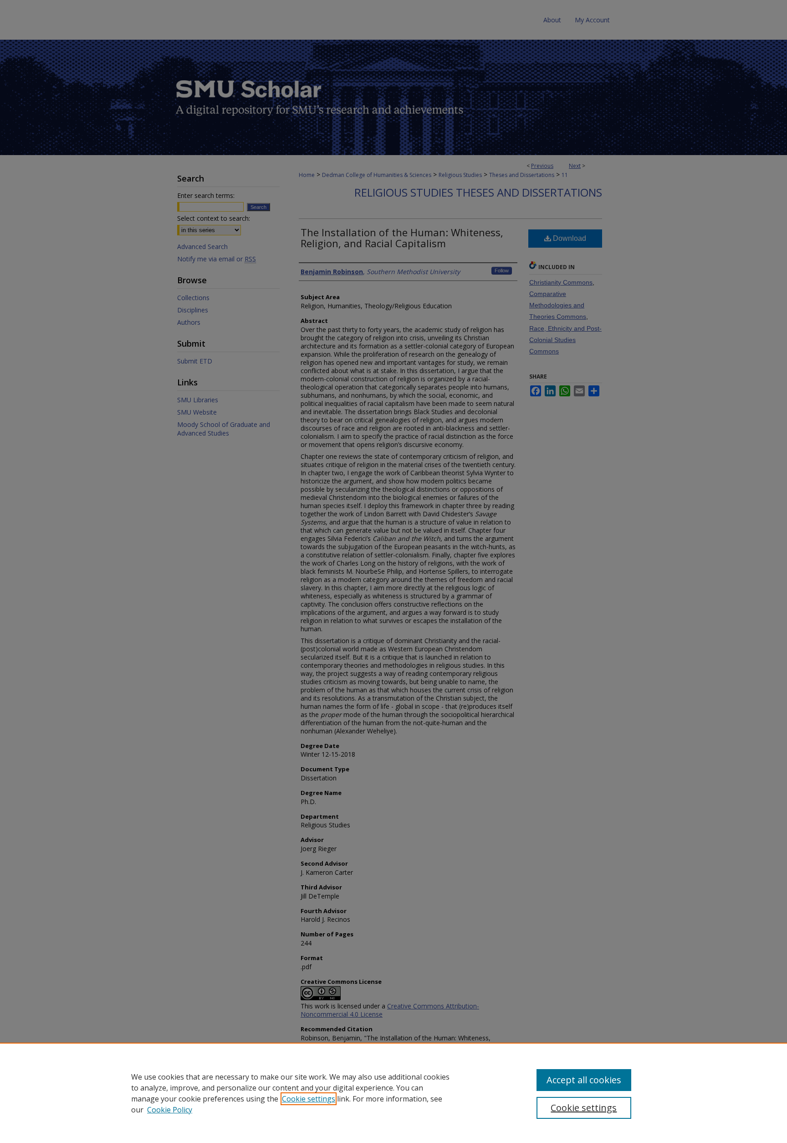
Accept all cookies (584, 1080)
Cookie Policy (169, 1110)
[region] (393, 1093)
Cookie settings (308, 1099)
